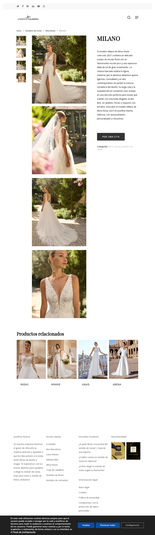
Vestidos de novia (33, 30)
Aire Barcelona (53, 449)
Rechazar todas (107, 525)
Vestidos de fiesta (55, 475)
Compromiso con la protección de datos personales (88, 506)
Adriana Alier (52, 459)
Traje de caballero (55, 469)
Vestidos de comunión (57, 480)
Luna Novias (52, 454)
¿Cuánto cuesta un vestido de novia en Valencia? (93, 459)
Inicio (19, 30)
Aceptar (86, 525)
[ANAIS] (92, 359)
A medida (50, 444)
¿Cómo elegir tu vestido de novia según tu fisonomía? (92, 468)
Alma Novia (50, 30)
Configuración (132, 525)
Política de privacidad (89, 497)
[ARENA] (123, 359)
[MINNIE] (62, 359)
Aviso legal (84, 487)
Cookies (83, 492)
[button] (136, 17)
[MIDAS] (31, 359)
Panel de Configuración (24, 532)
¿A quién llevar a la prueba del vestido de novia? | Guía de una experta (93, 448)
